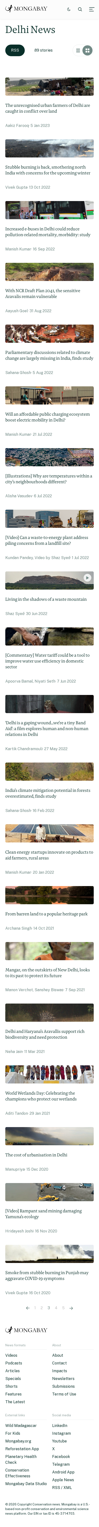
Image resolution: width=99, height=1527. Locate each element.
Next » (71, 1308)
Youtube (59, 1441)
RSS (15, 50)
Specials (13, 1378)
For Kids (12, 1433)
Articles (12, 1371)
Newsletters (63, 1378)
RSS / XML (62, 1487)
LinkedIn (59, 1425)
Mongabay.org (18, 1441)
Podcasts (13, 1363)
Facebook (61, 1456)
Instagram (61, 1433)
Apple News (63, 1480)
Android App (63, 1472)
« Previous (28, 1308)
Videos (11, 1355)
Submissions (63, 1386)
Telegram (61, 1464)
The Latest (15, 1402)
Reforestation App (22, 1449)
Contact (59, 1363)
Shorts (11, 1386)
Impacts (59, 1371)
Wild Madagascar (21, 1425)
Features (13, 1394)
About (57, 1355)
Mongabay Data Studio (26, 1483)
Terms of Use (64, 1394)
